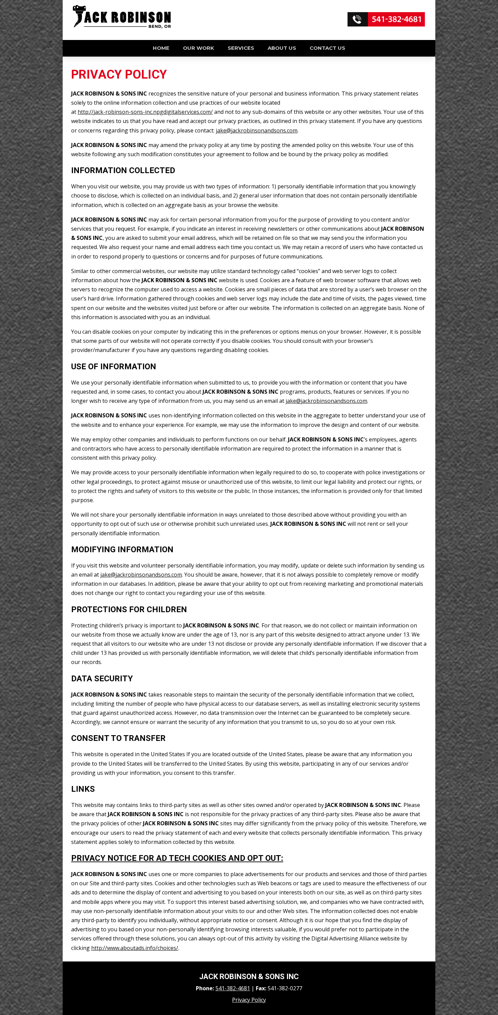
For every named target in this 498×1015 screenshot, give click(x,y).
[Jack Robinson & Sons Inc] (122, 26)
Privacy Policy (249, 999)
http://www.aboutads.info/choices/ (134, 948)
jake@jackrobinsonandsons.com (256, 130)
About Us (282, 48)
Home (161, 48)
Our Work (198, 48)
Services (241, 48)
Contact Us (327, 48)
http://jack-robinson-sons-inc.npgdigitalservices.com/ (145, 112)
